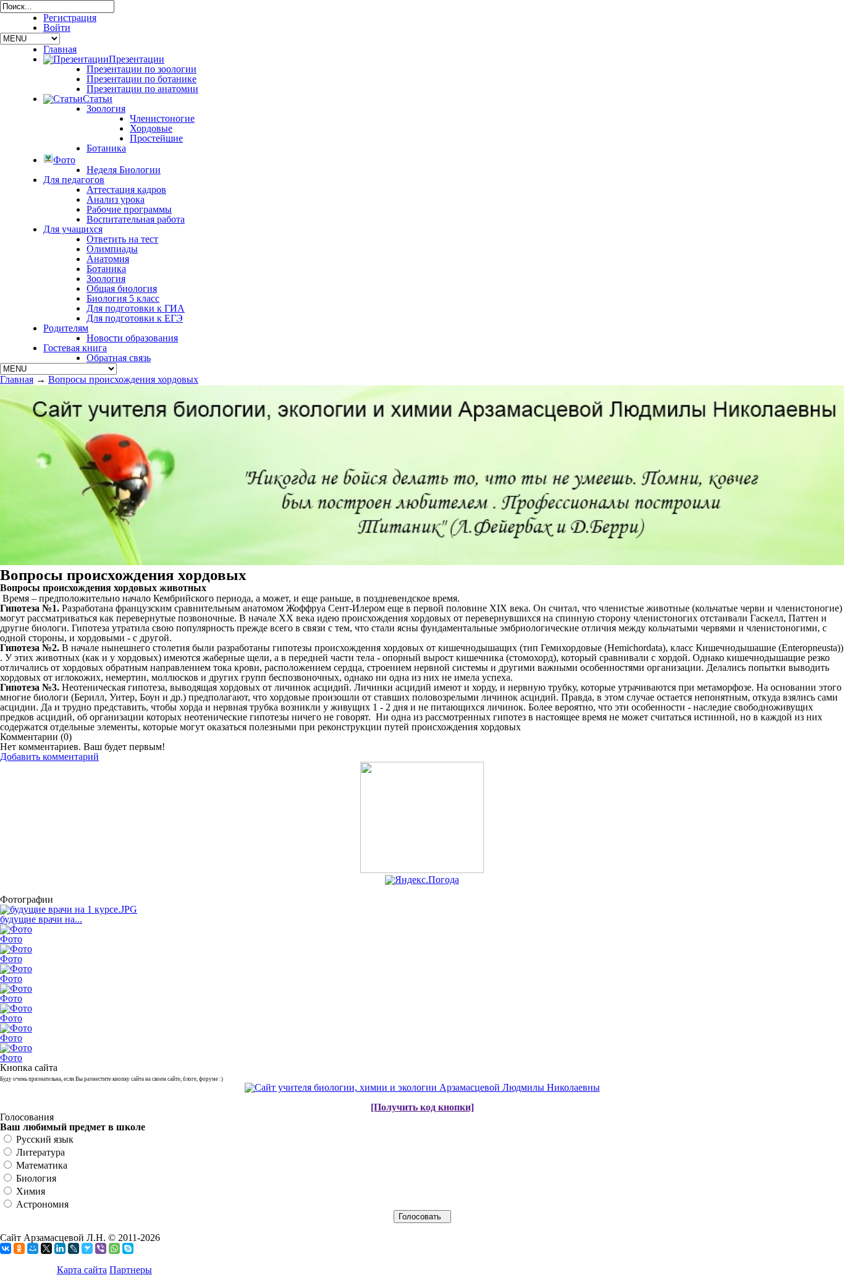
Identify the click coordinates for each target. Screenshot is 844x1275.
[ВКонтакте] (5, 1248)
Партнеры (130, 1269)
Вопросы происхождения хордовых (123, 379)
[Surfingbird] (87, 1248)
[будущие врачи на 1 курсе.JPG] (68, 909)
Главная (16, 379)
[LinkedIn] (59, 1248)
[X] (46, 1248)
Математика (40, 1165)
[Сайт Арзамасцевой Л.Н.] (422, 1087)
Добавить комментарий (49, 756)
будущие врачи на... (41, 919)
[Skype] (127, 1248)
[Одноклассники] (19, 1248)
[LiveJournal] (73, 1248)
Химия (29, 1191)
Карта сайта (82, 1269)
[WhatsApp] (114, 1248)
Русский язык (44, 1139)
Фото (11, 939)
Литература (39, 1152)
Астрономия (41, 1204)
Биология (35, 1178)
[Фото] (16, 929)
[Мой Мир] (32, 1248)
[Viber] (100, 1248)
